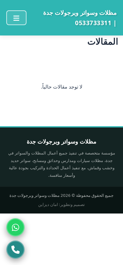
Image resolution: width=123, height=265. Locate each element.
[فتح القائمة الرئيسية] (16, 17)
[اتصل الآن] (15, 250)
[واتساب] (15, 227)
